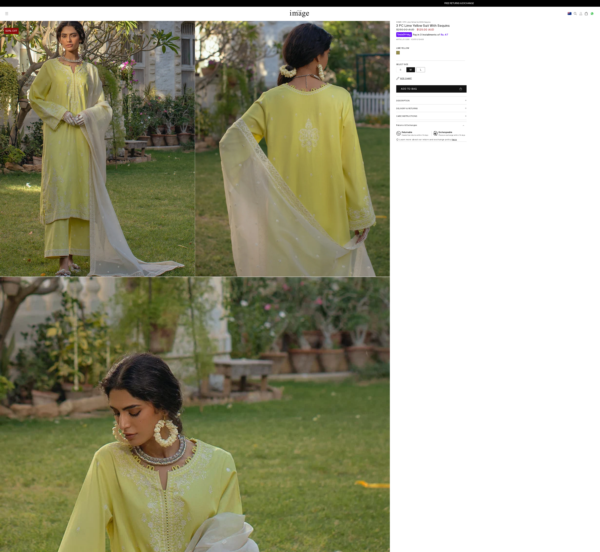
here (454, 139)
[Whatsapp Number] (592, 14)
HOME (398, 22)
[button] (7, 14)
